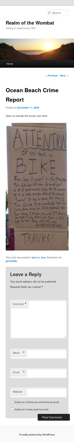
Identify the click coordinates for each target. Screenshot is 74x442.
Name (19, 353)
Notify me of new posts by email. (32, 409)
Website (17, 391)
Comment (19, 304)
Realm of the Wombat (30, 22)
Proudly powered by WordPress (37, 434)
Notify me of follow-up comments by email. (37, 402)
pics (34, 257)
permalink (11, 261)
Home (10, 63)
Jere (43, 257)
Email (19, 372)
